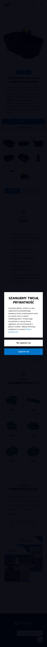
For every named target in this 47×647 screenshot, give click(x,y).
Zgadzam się (23, 352)
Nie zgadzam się (23, 343)
